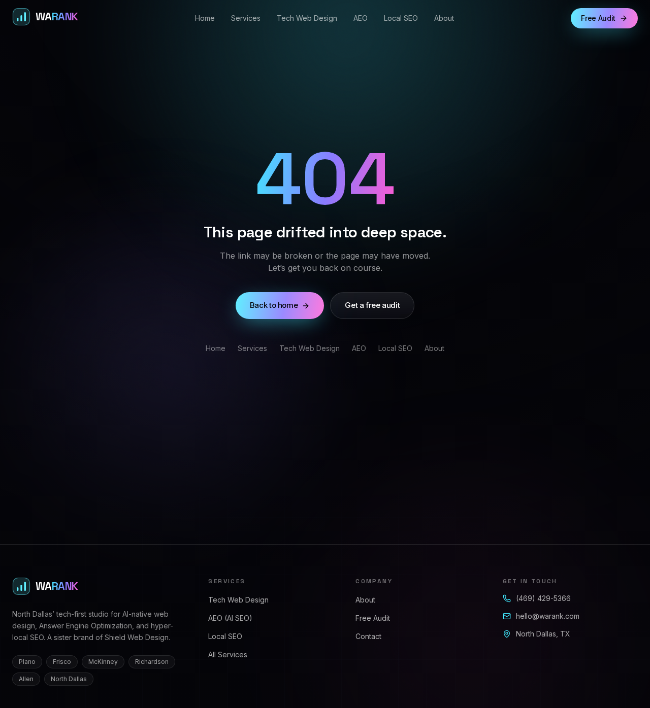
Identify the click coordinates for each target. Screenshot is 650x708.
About (444, 18)
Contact (368, 636)
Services (246, 18)
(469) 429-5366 (543, 598)
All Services (227, 654)
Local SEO (401, 18)
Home (205, 18)
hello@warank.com (547, 616)
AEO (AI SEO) (230, 618)
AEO (360, 18)
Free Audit (372, 618)
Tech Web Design (307, 18)
